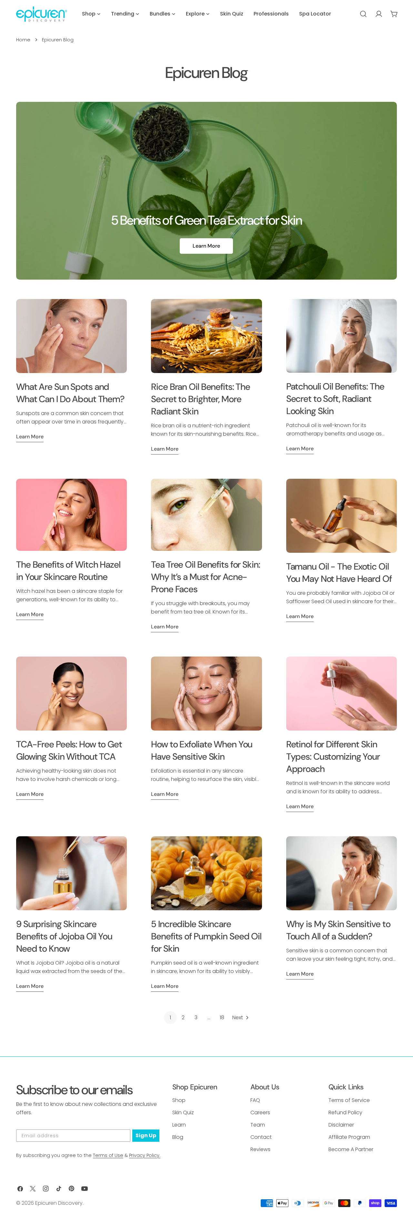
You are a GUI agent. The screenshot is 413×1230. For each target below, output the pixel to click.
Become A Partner (350, 1149)
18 (222, 1017)
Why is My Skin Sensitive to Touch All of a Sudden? (338, 930)
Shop (179, 1100)
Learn (179, 1124)
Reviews (260, 1149)
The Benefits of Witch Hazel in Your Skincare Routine (68, 571)
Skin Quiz (183, 1112)
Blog (177, 1137)
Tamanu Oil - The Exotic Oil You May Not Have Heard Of (339, 573)
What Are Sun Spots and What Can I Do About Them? (70, 393)
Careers (260, 1112)
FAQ (255, 1100)
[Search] (363, 13)
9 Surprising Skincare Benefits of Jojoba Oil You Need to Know (64, 936)
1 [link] (170, 1017)
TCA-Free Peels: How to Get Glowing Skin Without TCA (69, 750)
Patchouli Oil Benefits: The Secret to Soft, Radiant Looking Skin (335, 398)
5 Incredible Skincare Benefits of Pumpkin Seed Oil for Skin (206, 936)
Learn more (30, 436)
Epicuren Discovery (59, 1203)
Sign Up (146, 1135)
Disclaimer (341, 1124)
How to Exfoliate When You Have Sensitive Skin (201, 750)
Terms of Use (108, 1155)
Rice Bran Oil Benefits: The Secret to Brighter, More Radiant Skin (200, 399)
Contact (261, 1137)
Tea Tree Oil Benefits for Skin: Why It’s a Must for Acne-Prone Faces (205, 577)
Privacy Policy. (144, 1155)
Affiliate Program (349, 1137)
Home (23, 40)
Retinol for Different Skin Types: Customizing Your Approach (333, 756)
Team (257, 1124)
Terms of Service (349, 1100)
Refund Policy (345, 1112)
